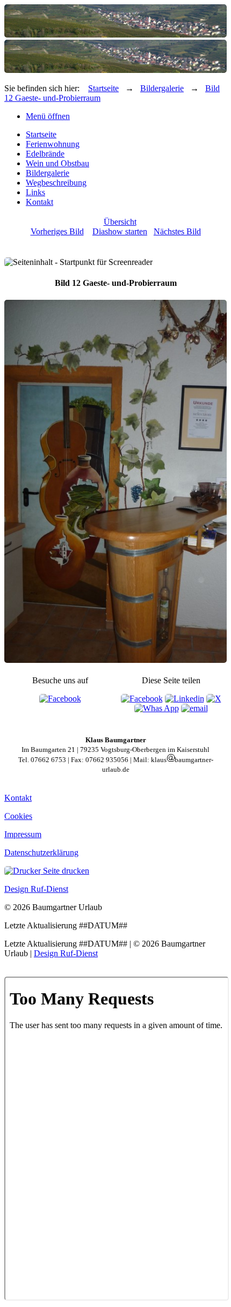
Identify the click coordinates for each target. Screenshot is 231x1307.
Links (35, 192)
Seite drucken (65, 870)
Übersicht (120, 221)
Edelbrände (45, 153)
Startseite (103, 88)
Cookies (18, 816)
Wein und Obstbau (57, 163)
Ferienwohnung (53, 144)
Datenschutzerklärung (41, 852)
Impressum (22, 834)
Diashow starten (119, 231)
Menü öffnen (48, 116)
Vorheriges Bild (57, 231)
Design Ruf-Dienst (36, 889)
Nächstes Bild (177, 231)
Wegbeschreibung (56, 182)
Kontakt (39, 201)
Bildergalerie (162, 88)
